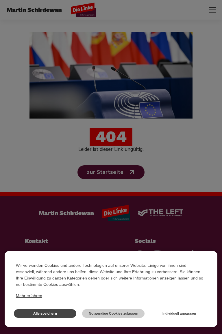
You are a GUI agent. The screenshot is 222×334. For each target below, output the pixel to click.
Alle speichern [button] (45, 314)
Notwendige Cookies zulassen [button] (113, 314)
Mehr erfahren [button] (29, 295)
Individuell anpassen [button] (179, 314)
